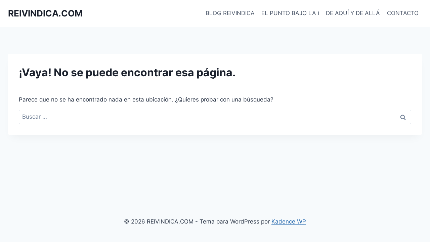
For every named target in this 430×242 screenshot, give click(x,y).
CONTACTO (403, 13)
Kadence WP (288, 221)
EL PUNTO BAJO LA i (290, 13)
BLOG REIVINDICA (230, 13)
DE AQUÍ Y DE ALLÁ (353, 13)
